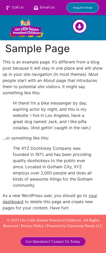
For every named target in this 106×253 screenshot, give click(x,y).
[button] (80, 26)
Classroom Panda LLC (85, 226)
